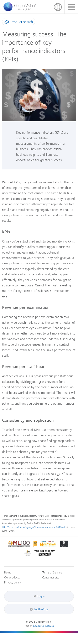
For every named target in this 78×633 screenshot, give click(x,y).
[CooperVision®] (20, 10)
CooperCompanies (43, 626)
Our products (12, 577)
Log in (41, 596)
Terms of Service (52, 572)
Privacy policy (12, 582)
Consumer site (50, 577)
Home (7, 572)
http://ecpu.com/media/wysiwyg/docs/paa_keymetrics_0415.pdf (34, 527)
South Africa (57, 7)
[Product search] (6, 22)
